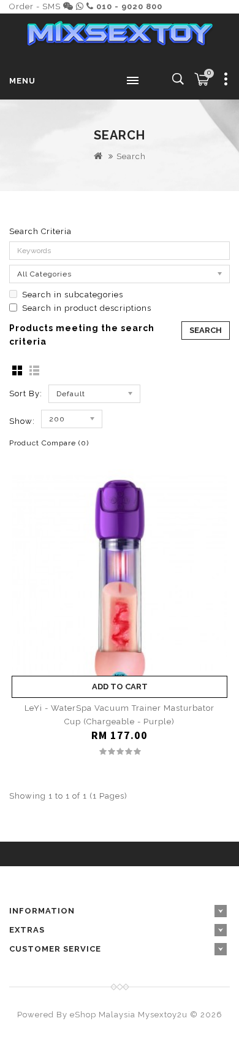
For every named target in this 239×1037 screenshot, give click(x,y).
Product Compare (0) (49, 443)
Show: (22, 421)
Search (131, 156)
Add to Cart (120, 686)
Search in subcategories (72, 294)
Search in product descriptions (86, 308)
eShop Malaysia (102, 1014)
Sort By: (25, 393)
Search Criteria (40, 231)
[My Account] (226, 81)
